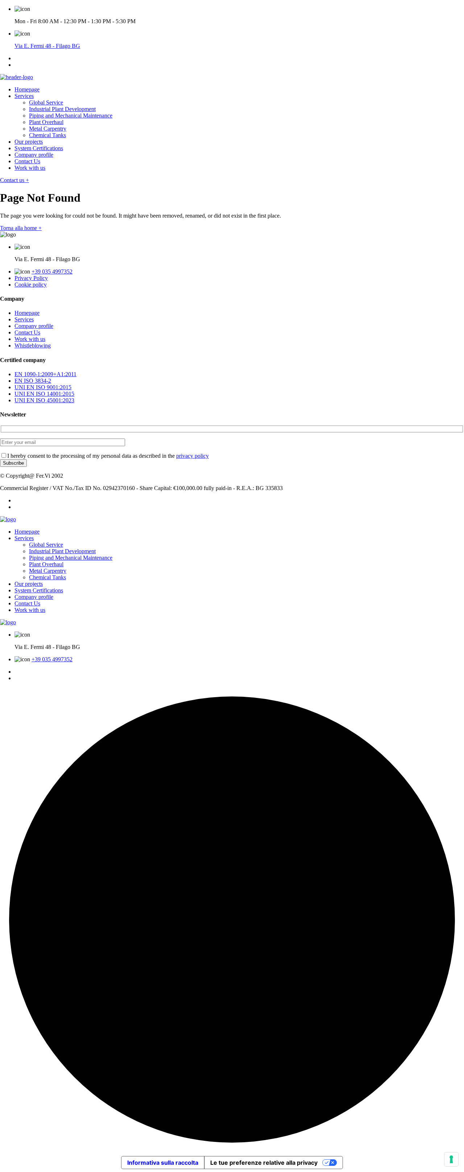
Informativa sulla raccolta (162, 1162)
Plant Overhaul (46, 122)
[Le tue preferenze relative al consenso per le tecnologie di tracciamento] (451, 1159)
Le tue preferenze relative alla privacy (264, 1162)
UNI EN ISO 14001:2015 (44, 394)
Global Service (46, 102)
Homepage (27, 89)
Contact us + (14, 180)
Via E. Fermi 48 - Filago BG (47, 46)
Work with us (29, 168)
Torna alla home (21, 228)
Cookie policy (30, 284)
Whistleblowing (32, 345)
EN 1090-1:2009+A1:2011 (45, 374)
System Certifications (38, 148)
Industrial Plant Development (62, 109)
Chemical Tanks (47, 135)
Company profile (33, 155)
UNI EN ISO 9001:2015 (42, 387)
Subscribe (13, 463)
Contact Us (27, 161)
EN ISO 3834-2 (32, 381)
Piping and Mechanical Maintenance (70, 115)
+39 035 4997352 (52, 271)
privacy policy (192, 456)
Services (24, 96)
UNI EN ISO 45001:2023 (44, 400)
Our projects (28, 142)
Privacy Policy (31, 278)
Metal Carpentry (47, 129)
